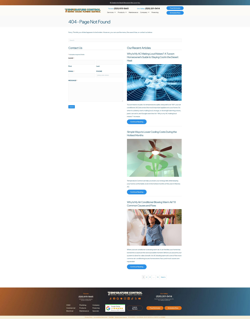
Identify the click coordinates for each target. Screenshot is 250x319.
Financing (154, 12)
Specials (95, 311)
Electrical (69, 311)
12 (157, 277)
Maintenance (133, 12)
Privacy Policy (88, 317)
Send (72, 107)
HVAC (68, 305)
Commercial (70, 308)
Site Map (111, 317)
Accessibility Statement (100, 317)
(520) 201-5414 (152, 8)
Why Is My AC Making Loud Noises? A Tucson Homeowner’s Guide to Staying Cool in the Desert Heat (152, 57)
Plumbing (82, 305)
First (70, 66)
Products (121, 12)
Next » (163, 277)
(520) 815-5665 (121, 8)
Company (143, 12)
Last (98, 66)
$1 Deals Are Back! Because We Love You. (125, 3)
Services (110, 12)
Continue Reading (137, 122)
